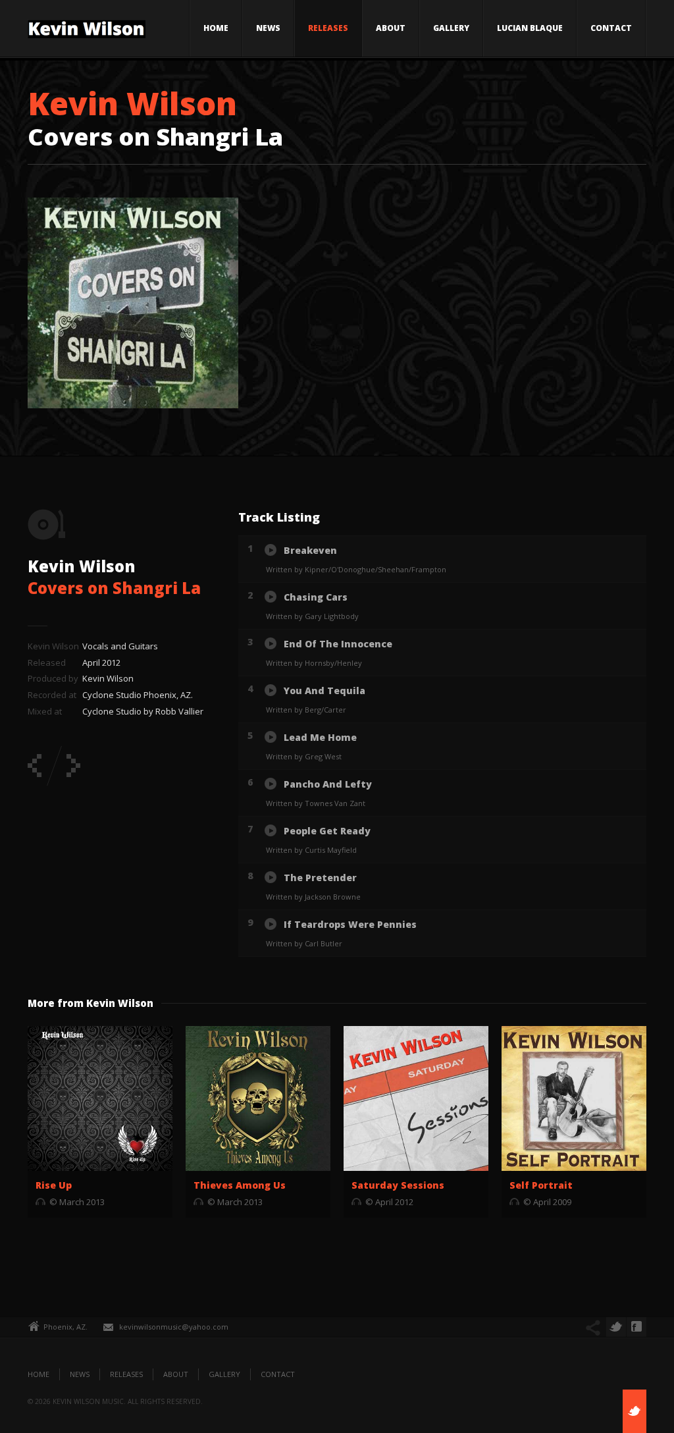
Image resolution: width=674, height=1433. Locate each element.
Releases (328, 28)
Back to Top (634, 39)
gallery (224, 1374)
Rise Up (54, 1185)
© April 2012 (389, 1202)
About (390, 28)
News (268, 28)
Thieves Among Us (240, 1185)
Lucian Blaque (530, 28)
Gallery (451, 28)
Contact (611, 28)
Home (215, 28)
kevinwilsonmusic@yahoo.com (173, 1327)
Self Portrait (541, 1185)
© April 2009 (547, 1202)
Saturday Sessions (397, 1185)
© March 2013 (77, 1202)
